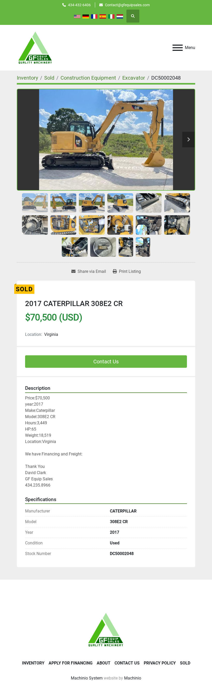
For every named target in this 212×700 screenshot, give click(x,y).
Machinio (132, 678)
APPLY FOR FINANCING (71, 663)
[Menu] (177, 48)
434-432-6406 (79, 5)
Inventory (33, 663)
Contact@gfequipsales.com (127, 5)
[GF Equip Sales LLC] (106, 629)
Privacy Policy (160, 663)
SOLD (185, 663)
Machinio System (87, 678)
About (103, 663)
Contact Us (106, 361)
